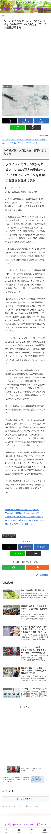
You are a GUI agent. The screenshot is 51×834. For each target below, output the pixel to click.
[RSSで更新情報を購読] (37, 567)
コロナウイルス (10, 536)
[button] (33, 127)
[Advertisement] (25, 56)
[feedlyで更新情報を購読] (13, 567)
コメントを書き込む (25, 799)
